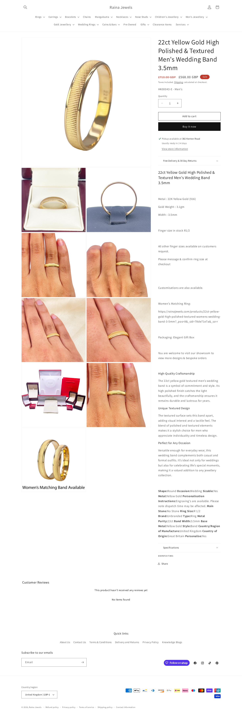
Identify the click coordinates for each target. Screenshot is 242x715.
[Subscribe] (82, 662)
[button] (25, 7)
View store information (175, 148)
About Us (65, 642)
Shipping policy (105, 707)
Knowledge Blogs (172, 642)
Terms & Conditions (100, 642)
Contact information (125, 707)
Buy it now (189, 126)
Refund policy (52, 707)
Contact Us (79, 642)
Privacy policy (69, 707)
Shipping (178, 82)
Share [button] (164, 563)
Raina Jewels (35, 707)
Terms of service (86, 707)
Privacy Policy (151, 642)
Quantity (162, 96)
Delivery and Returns (127, 642)
